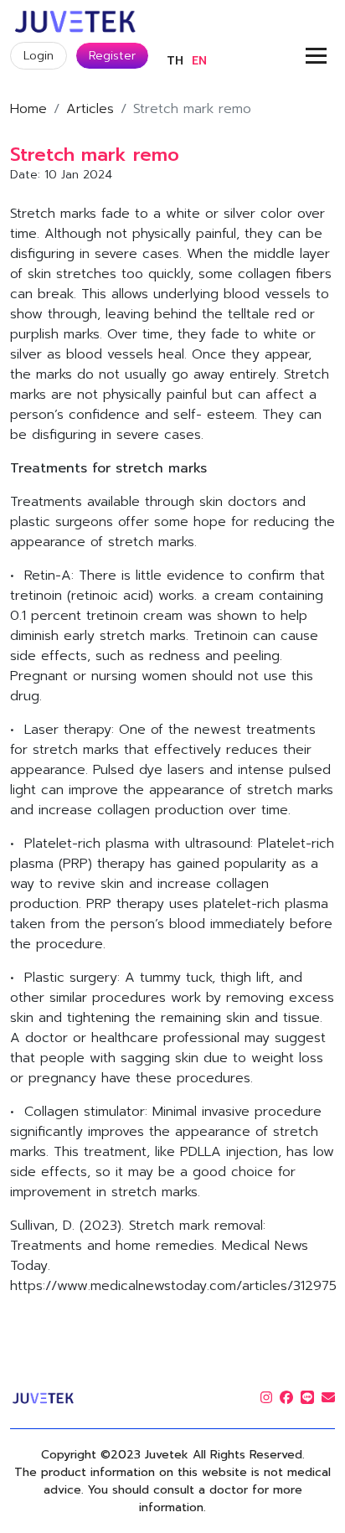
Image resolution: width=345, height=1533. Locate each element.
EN (199, 61)
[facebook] (286, 1398)
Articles (90, 109)
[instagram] (266, 1398)
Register (112, 56)
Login (38, 56)
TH (175, 61)
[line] (307, 1398)
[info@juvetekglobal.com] (328, 1398)
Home (28, 109)
